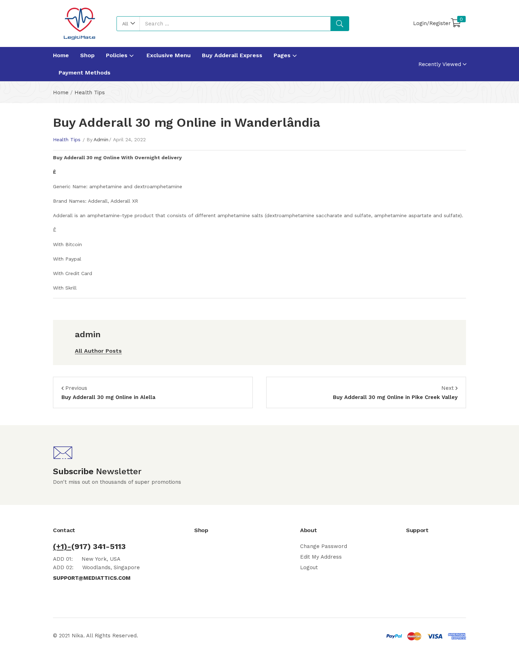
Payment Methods (85, 72)
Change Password (323, 546)
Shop (87, 55)
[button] (128, 24)
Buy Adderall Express (232, 55)
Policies (117, 55)
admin (101, 139)
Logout (309, 567)
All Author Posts (98, 350)
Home (61, 55)
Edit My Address (321, 557)
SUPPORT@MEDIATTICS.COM (92, 578)
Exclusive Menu (169, 55)
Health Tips (89, 92)
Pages (283, 55)
